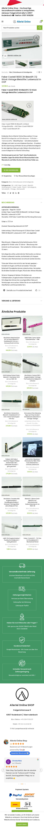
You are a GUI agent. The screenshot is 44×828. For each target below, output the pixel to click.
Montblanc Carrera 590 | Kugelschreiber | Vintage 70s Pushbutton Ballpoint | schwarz (32, 378)
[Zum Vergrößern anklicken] (5, 56)
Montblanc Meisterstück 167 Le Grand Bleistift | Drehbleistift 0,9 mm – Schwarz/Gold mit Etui (12, 340)
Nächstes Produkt (41, 72)
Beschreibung (8, 202)
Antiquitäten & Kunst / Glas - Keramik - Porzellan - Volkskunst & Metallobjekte (32, 423)
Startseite (5, 72)
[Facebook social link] (8, 193)
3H (12, 185)
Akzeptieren (22, 824)
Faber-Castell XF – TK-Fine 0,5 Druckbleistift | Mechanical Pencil (32, 540)
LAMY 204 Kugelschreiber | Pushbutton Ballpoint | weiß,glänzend (11, 540)
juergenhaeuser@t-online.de (24, 728)
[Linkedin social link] (16, 193)
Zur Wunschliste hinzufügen (25, 176)
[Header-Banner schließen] (41, 2)
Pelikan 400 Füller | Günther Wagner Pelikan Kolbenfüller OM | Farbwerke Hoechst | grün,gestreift (12, 462)
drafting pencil (6, 187)
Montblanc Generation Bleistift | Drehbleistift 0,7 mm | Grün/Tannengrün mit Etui (11, 415)
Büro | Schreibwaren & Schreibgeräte (20, 72)
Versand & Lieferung (11, 301)
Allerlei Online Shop (18, 740)
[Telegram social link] (18, 193)
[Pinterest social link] (13, 193)
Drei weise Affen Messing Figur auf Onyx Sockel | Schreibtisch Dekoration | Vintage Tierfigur (32, 415)
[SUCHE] (39, 27)
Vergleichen (8, 176)
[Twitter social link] (10, 193)
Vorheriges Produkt (37, 72)
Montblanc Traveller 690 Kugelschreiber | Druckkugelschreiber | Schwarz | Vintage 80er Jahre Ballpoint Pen (12, 502)
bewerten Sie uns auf (18, 753)
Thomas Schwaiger (19, 761)
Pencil (24, 187)
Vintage (13, 189)
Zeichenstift (21, 189)
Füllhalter (33, 138)
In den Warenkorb (11, 170)
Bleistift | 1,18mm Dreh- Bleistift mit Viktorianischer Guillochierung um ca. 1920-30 (32, 502)
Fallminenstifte (7, 141)
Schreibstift (5, 189)
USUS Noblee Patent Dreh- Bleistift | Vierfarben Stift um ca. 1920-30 (11, 377)
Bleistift (30, 185)
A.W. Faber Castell (21, 185)
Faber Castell (16, 187)
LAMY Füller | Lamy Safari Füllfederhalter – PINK (32, 338)
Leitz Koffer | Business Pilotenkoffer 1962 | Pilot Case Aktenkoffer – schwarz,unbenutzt (32, 461)
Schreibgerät (32, 187)
